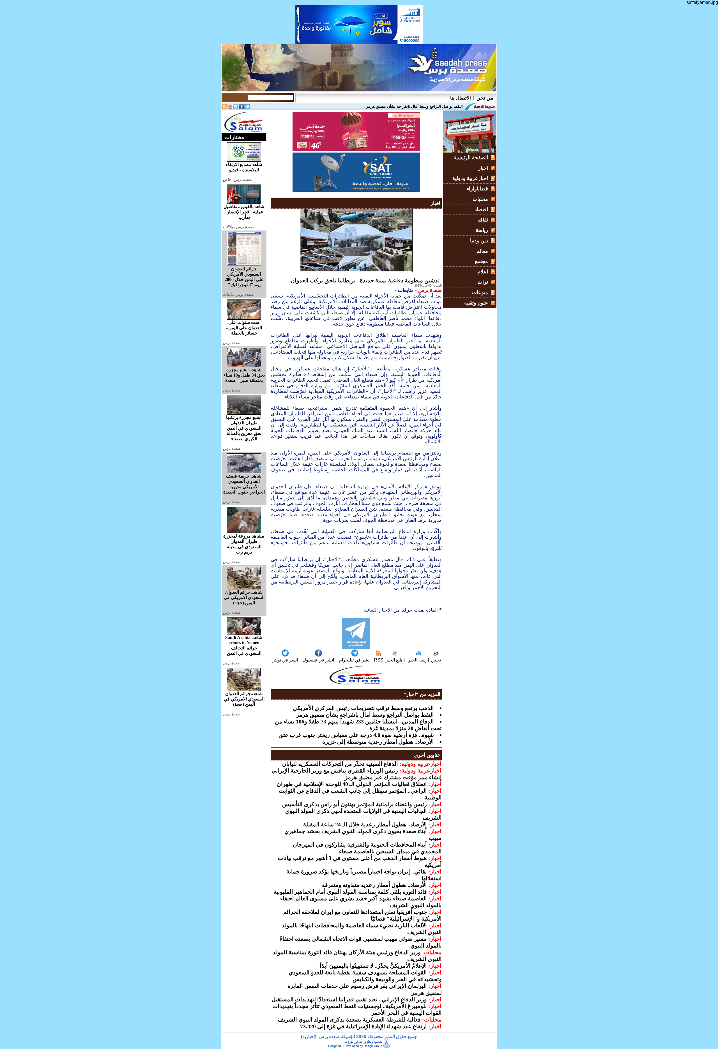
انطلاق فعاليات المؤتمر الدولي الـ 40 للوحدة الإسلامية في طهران (352, 784)
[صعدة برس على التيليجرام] (247, 107)
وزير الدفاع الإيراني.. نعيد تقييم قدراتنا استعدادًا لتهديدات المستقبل (349, 999)
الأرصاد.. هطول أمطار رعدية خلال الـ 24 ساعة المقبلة (365, 824)
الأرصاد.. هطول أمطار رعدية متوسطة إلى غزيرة (378, 742)
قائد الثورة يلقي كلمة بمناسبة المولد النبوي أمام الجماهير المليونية (350, 892)
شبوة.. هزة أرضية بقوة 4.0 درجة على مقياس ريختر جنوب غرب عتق (356, 735)
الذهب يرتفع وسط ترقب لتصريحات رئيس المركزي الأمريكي (363, 708)
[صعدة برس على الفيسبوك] (241, 107)
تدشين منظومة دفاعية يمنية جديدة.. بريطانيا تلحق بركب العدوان (365, 280)
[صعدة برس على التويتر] (236, 107)
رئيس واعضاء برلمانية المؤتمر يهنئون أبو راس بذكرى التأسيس (354, 804)
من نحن (485, 98)
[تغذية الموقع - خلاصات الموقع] (224, 107)
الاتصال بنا (460, 98)
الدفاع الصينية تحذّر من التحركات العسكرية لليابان (340, 764)
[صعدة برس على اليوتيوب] (230, 107)
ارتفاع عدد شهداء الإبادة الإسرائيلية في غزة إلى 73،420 (363, 1026)
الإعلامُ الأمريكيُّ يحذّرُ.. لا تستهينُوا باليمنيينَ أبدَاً (373, 966)
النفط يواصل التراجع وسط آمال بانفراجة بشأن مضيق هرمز (365, 715)
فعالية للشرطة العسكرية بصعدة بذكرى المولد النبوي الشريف (349, 1019)
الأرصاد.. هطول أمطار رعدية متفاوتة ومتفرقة (374, 885)
